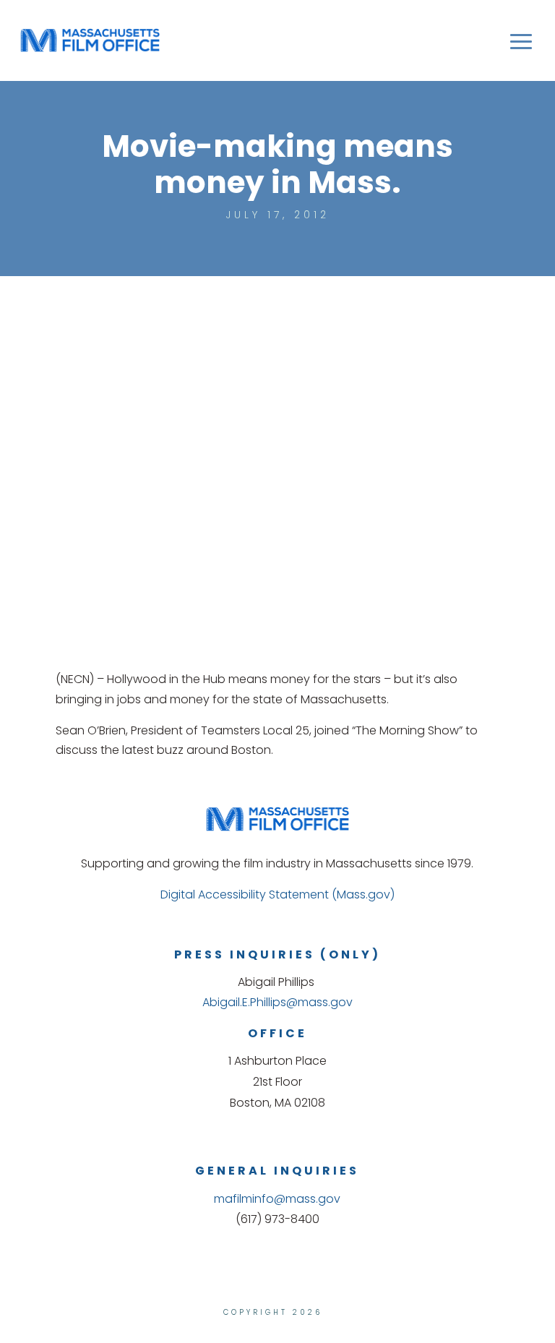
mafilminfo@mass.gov (277, 1198)
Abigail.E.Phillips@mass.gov (277, 1002)
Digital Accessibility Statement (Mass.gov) (277, 894)
